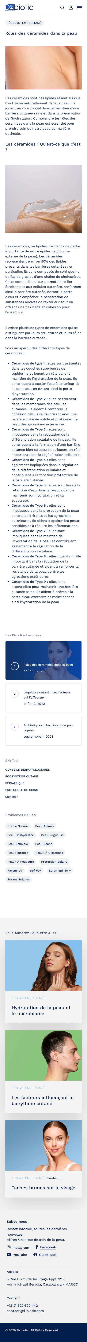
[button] (79, 8)
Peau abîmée (44, 826)
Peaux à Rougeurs (20, 861)
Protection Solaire (54, 861)
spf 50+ (35, 870)
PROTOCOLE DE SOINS (21, 790)
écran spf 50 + (60, 870)
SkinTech (11, 796)
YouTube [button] (20, 1255)
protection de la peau (61, 511)
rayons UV (15, 870)
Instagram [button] (20, 1248)
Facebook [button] (48, 1247)
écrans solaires (18, 879)
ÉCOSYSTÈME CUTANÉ (24, 23)
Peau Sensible (17, 844)
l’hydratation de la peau (31, 541)
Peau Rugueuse (52, 835)
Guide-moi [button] (47, 1255)
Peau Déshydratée (20, 835)
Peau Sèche (43, 844)
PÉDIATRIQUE (14, 783)
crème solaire (17, 826)
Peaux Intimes (17, 852)
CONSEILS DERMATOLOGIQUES (27, 769)
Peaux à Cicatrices (49, 852)
